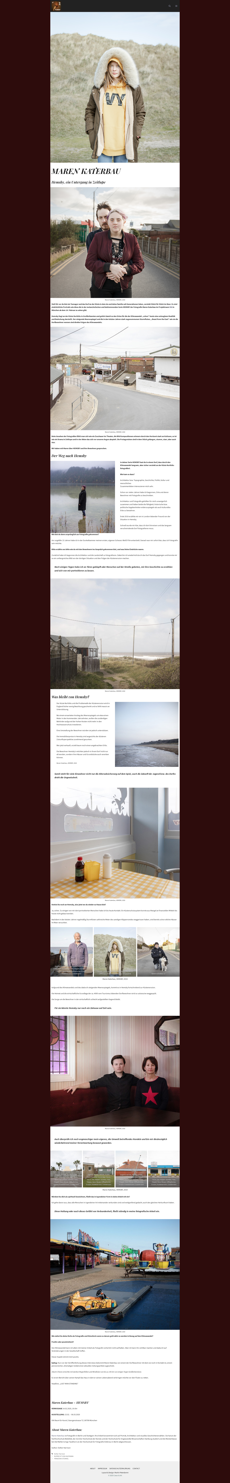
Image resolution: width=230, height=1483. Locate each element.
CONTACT (136, 1468)
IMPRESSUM (102, 1468)
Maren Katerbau (58, 1435)
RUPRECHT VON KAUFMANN (63, 1456)
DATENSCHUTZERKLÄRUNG (119, 1468)
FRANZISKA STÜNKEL (61, 1459)
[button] (169, 6)
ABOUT (92, 1468)
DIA (171, 307)
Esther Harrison (59, 1454)
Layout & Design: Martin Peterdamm (115, 1472)
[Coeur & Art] (56, 6)
